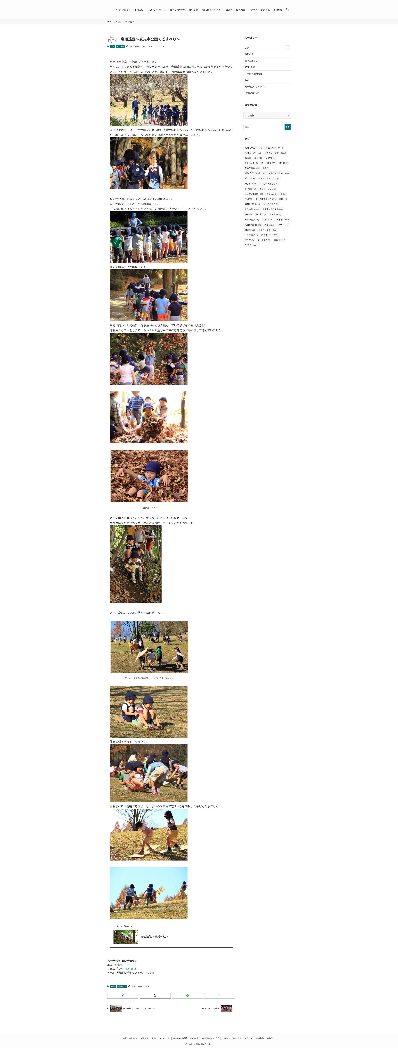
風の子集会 (252, 168)
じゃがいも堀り (254, 193)
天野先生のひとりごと (255, 86)
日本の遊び (252, 219)
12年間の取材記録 (253, 73)
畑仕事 (250, 229)
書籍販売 (271, 1038)
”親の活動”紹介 (252, 93)
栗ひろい (250, 183)
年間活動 (144, 1038)
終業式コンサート (276, 193)
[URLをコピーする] (219, 995)
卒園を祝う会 (252, 204)
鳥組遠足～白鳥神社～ (155, 936)
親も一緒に (268, 162)
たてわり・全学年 (275, 152)
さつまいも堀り (267, 188)
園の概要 (237, 1038)
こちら (151, 972)
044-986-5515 (128, 968)
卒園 (283, 198)
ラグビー (250, 245)
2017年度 (120, 46)
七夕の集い (252, 209)
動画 (247, 80)
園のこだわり (251, 60)
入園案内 (226, 1038)
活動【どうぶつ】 (255, 173)
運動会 (271, 157)
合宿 (265, 168)
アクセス (248, 1038)
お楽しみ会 (251, 162)
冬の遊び (250, 188)
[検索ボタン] (287, 9)
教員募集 (260, 1038)
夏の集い (260, 214)
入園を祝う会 (253, 224)
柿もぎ (283, 162)
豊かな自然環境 (180, 1038)
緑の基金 (194, 1038)
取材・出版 (250, 67)
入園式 (269, 224)
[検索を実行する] (288, 127)
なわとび (275, 214)
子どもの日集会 (268, 183)
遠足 (144, 46)
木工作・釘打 (269, 234)
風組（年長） (253, 147)
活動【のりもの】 (278, 173)
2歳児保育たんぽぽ (210, 1038)
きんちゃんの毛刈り (269, 178)
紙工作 (250, 178)
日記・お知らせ (130, 1038)
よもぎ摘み (263, 240)
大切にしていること (161, 1038)
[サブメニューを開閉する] (287, 47)
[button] (122, 995)
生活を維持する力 (265, 198)
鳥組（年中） (135, 46)
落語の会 (279, 240)
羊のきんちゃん (267, 229)
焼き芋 (249, 240)
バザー (283, 224)
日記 (112, 46)
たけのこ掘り (270, 204)
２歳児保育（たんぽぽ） (275, 219)
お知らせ (249, 54)
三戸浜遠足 (251, 234)
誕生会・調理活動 (272, 209)
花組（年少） (253, 152)
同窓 (248, 214)
